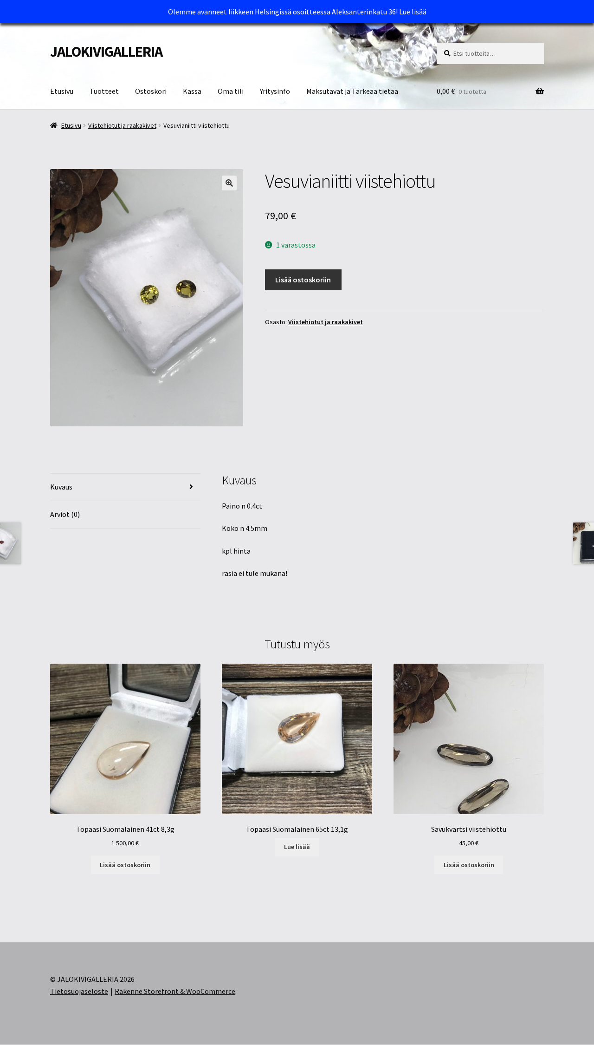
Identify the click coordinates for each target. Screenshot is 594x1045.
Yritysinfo (275, 91)
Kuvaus (61, 486)
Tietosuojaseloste (79, 991)
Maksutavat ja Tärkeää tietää (352, 91)
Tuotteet (104, 91)
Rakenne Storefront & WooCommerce (175, 991)
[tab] (125, 487)
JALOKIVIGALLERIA (106, 51)
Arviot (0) (65, 514)
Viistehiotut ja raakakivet (122, 125)
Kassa (192, 91)
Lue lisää (412, 11)
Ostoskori (151, 91)
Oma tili (231, 91)
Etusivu (61, 91)
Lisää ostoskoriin (303, 279)
